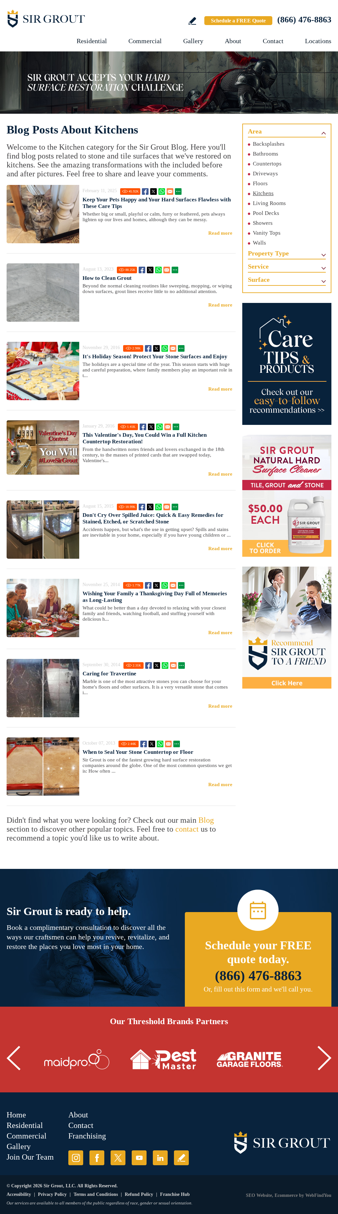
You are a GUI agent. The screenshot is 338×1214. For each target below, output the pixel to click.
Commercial (145, 40)
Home (16, 1114)
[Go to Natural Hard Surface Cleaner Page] (286, 496)
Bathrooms (265, 154)
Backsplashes (269, 144)
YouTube (139, 1157)
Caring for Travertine (109, 673)
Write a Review (192, 21)
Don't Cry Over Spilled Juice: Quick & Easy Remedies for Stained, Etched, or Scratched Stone (153, 518)
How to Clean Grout (107, 278)
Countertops (267, 164)
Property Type (268, 253)
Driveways (265, 173)
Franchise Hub (175, 1194)
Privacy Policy (52, 1194)
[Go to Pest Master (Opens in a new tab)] (163, 1059)
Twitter (153, 191)
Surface (259, 279)
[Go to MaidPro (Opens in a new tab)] (77, 1059)
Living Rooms (269, 203)
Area (255, 131)
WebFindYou (318, 1195)
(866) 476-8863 (304, 19)
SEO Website (259, 1195)
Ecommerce (286, 1195)
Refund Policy (139, 1194)
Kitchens (263, 193)
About (233, 40)
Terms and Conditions (96, 1194)
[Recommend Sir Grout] (286, 628)
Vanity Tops (267, 233)
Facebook (145, 191)
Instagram (75, 1157)
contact (187, 829)
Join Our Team (30, 1157)
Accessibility (19, 1194)
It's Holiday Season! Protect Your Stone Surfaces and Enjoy (155, 356)
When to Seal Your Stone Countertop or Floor (138, 752)
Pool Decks (266, 213)
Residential (92, 40)
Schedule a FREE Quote (238, 20)
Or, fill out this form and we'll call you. (258, 989)
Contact (273, 40)
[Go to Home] (66, 18)
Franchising (87, 1136)
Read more (220, 233)
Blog (206, 820)
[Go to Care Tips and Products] (286, 364)
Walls (259, 243)
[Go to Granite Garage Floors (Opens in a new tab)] (250, 1059)
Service (258, 266)
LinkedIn (160, 1157)
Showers (263, 223)
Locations (318, 40)
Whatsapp (161, 191)
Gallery (193, 40)
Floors (260, 183)
